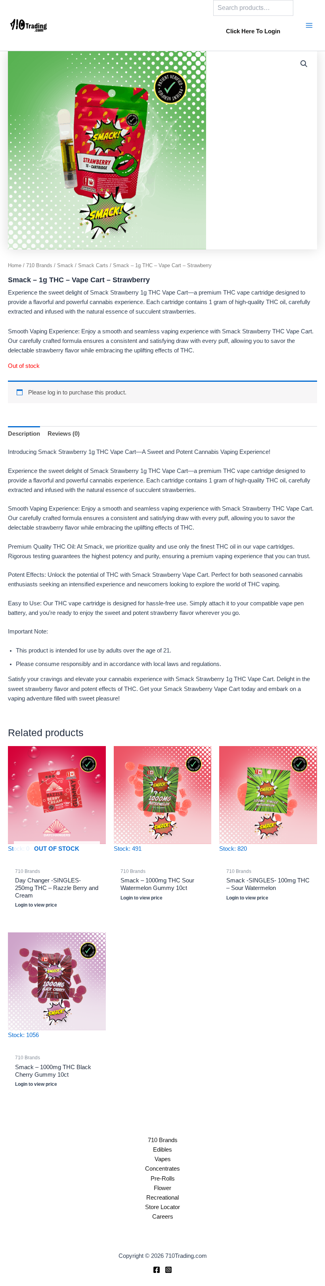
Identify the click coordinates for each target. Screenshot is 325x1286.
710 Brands (39, 265)
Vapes (163, 1159)
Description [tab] (24, 434)
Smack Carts (93, 265)
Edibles (162, 1149)
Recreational (162, 1197)
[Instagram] (168, 1269)
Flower (162, 1188)
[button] (304, 64)
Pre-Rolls (163, 1178)
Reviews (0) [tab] (64, 434)
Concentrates (162, 1168)
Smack (65, 265)
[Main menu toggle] (309, 25)
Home (14, 265)
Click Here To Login (253, 31)
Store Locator (162, 1207)
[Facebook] (156, 1269)
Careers (162, 1216)
